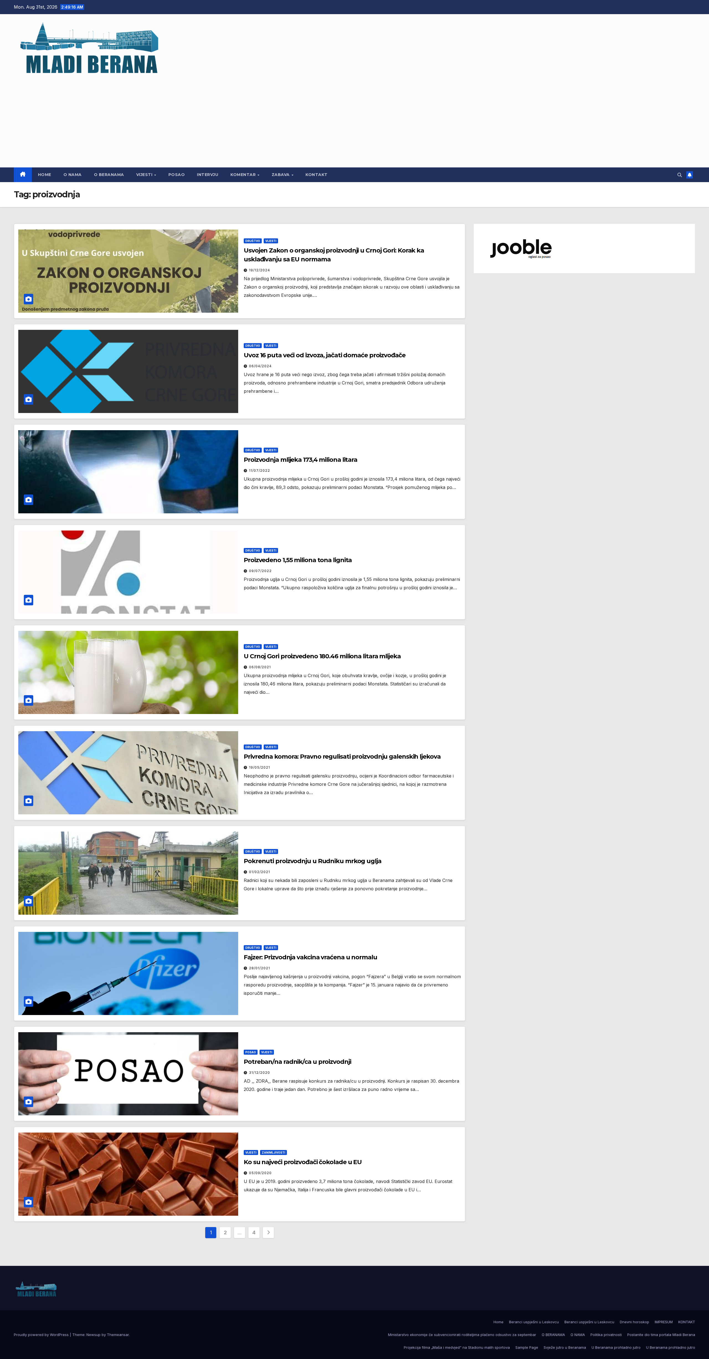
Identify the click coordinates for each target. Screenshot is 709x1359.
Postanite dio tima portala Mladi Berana (661, 1334)
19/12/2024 (259, 270)
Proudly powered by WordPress (42, 1334)
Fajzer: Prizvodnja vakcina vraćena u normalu (310, 957)
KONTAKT (316, 174)
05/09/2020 (260, 1173)
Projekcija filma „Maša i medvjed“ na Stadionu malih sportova (457, 1347)
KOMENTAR (243, 174)
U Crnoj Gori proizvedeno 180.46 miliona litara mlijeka (322, 656)
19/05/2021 (259, 767)
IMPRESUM (664, 1322)
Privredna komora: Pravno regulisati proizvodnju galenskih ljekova (342, 756)
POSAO (176, 174)
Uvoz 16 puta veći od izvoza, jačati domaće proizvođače (324, 355)
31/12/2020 (259, 1072)
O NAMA (72, 174)
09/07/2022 (260, 571)
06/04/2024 (260, 366)
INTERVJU (207, 174)
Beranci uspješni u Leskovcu (534, 1322)
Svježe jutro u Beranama (565, 1347)
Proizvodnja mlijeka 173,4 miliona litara (301, 459)
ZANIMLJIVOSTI (273, 1152)
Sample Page (526, 1347)
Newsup (93, 1334)
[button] (679, 175)
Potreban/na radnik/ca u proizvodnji (297, 1061)
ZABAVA (281, 174)
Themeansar (118, 1334)
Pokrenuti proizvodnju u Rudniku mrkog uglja (312, 861)
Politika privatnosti (606, 1334)
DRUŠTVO (252, 241)
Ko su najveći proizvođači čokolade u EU (303, 1162)
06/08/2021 (260, 667)
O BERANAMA (109, 174)
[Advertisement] (354, 119)
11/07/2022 (259, 470)
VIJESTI (145, 174)
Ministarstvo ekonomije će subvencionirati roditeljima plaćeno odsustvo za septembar (462, 1334)
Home (44, 174)
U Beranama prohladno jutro (616, 1347)
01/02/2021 (259, 872)
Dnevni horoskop (634, 1322)
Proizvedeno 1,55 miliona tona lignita (298, 560)
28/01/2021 (259, 968)
